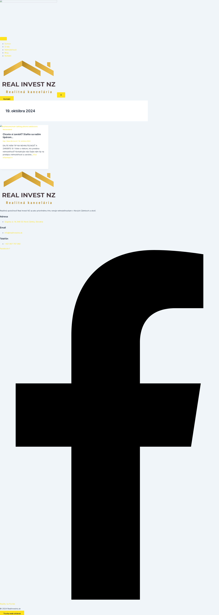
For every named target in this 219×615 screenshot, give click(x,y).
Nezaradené (7, 129)
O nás (7, 47)
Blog (6, 53)
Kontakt (8, 56)
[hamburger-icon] (3, 38)
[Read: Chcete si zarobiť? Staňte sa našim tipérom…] (18, 126)
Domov (8, 44)
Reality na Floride (7, 604)
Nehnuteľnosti (11, 50)
